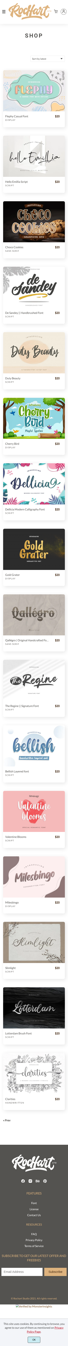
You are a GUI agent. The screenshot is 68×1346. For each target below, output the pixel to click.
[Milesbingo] (34, 877)
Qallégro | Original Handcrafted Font (27, 640)
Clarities (10, 1099)
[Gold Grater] (34, 549)
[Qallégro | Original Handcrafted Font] (34, 615)
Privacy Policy (34, 1240)
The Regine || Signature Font (22, 705)
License (34, 1209)
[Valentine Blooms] (34, 811)
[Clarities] (34, 1073)
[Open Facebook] (23, 1182)
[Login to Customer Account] (63, 11)
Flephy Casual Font (16, 116)
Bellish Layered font (17, 771)
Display (10, 120)
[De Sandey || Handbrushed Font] (34, 287)
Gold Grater (12, 574)
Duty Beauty (12, 378)
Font (34, 1203)
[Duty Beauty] (34, 352)
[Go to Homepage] (30, 18)
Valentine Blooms (15, 836)
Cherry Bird (12, 443)
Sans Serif (12, 251)
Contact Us (34, 1215)
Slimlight (10, 967)
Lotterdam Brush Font (18, 1033)
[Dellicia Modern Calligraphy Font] (34, 483)
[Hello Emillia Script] (34, 156)
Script (9, 185)
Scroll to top (65, 1181)
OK (34, 1339)
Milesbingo (12, 902)
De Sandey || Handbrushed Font (24, 312)
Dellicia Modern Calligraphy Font (25, 509)
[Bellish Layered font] (34, 745)
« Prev (6, 1120)
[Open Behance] (38, 1182)
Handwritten (14, 1102)
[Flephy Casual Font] (34, 90)
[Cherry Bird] (34, 418)
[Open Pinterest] (45, 1182)
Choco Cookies (14, 247)
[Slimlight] (34, 942)
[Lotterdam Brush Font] (34, 1007)
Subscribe (55, 1272)
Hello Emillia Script (16, 181)
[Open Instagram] (30, 1182)
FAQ (34, 1234)
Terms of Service (34, 1246)
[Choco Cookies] (34, 221)
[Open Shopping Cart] (56, 11)
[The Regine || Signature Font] (34, 680)
